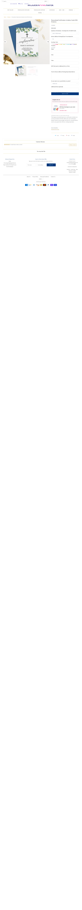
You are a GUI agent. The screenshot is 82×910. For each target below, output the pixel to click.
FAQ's (10, 161)
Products (8, 17)
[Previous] (5, 41)
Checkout (26, 3)
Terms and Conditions (44, 176)
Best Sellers (11, 10)
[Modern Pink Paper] (41, 5)
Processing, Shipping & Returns (10, 163)
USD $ (46, 1)
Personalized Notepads (40, 10)
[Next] (48, 41)
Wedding (71, 10)
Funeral (40, 12)
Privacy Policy (35, 176)
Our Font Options (9, 166)
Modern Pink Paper (42, 181)
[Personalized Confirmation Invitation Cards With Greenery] (27, 41)
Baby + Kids (62, 10)
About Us (28, 176)
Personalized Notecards (24, 10)
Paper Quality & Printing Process (9, 164)
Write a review (73, 144)
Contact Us (53, 176)
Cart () (21, 3)
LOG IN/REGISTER (13, 3)
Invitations (52, 10)
